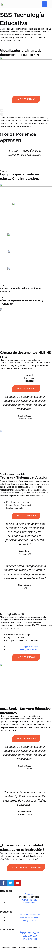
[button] (26, 110)
